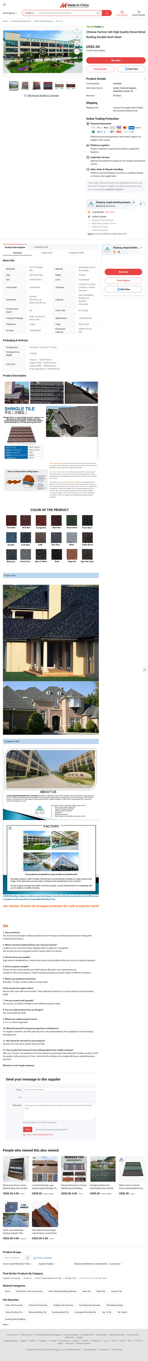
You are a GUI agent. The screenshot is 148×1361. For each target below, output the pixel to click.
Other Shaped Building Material (62, 1291)
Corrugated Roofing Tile (85, 1312)
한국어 (114, 1341)
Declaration (103, 1349)
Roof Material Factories (89, 1305)
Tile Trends (122, 1312)
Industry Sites (101, 1335)
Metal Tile (101, 1291)
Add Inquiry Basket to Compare (43, 95)
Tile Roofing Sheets (114, 1305)
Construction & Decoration (21, 21)
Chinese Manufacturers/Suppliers (48, 1335)
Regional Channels (117, 1335)
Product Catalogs (44, 1257)
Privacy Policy (116, 1349)
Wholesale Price (87, 1335)
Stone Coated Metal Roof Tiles (16, 1263)
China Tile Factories (14, 1305)
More (5, 1324)
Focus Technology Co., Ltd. (55, 1349)
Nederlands (96, 1341)
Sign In (91, 233)
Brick (7, 1291)
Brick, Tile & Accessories (44, 21)
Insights (80, 1337)
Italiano (76, 1341)
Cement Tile (116, 1291)
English (23, 1341)
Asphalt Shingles (46, 1263)
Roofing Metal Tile (60, 1312)
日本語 (122, 1341)
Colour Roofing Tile (13, 1312)
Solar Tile (86, 1291)
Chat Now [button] (133, 69)
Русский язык (64, 1341)
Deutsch (85, 1341)
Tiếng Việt (69, 1343)
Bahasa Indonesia (84, 1343)
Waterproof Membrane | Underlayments (91, 1263)
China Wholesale (71, 1335)
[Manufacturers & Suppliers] (74, 5)
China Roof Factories (38, 1305)
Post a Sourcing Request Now (38, 1134)
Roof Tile (59, 21)
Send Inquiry (100, 69)
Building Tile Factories (63, 1305)
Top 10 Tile (106, 1312)
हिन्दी (129, 1341)
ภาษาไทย (137, 1341)
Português (42, 1341)
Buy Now (116, 60)
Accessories (115, 1263)
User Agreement (90, 1349)
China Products (26, 1335)
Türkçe (59, 1343)
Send (27, 1129)
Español (32, 1341)
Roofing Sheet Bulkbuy (15, 1319)
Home (5, 21)
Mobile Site (69, 1337)
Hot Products (12, 1335)
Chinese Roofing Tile (37, 1312)
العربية (106, 1341)
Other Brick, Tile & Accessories (29, 1291)
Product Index (132, 1335)
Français (53, 1341)
